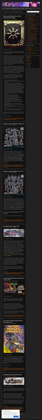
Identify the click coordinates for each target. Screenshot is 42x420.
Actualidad (29, 59)
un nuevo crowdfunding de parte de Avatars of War (13, 298)
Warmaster (21, 410)
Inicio (4, 8)
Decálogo (23, 8)
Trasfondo (29, 66)
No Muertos (9, 369)
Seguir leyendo (6, 163)
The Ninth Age (8, 166)
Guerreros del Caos (12, 118)
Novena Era (20, 165)
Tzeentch (9, 119)
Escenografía (22, 272)
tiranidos (19, 273)
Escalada (19, 272)
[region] (11, 414)
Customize (5, 416)
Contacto (27, 8)
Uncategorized (29, 67)
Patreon (5, 152)
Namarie (11, 172)
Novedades (17, 165)
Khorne (18, 118)
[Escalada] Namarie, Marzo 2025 (11, 226)
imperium (8, 408)
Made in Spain (13, 165)
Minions (20, 408)
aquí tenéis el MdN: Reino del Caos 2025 (16, 55)
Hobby (7, 272)
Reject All (11, 416)
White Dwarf (22, 369)
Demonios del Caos (8, 118)
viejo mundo (15, 166)
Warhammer (11, 119)
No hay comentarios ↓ (15, 281)
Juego (16, 118)
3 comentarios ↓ (14, 227)
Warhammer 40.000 (20, 221)
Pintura (11, 273)
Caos (5, 315)
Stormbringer (17, 409)
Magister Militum (14, 408)
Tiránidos (17, 273)
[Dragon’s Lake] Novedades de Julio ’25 (13, 171)
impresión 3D (8, 165)
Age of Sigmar (14, 219)
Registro (30, 8)
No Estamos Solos (30, 63)
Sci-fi (11, 409)
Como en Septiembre (6, 356)
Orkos (12, 369)
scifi (12, 409)
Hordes (6, 408)
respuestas (14, 119)
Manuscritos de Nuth (14, 8)
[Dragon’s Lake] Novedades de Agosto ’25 (13, 123)
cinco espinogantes (10, 253)
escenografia (4, 273)
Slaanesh (6, 119)
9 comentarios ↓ (14, 323)
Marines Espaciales (5, 369)
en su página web (14, 154)
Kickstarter (4, 316)
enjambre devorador (18, 252)
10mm (11, 407)
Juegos (19, 8)
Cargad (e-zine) (8, 8)
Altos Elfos (12, 368)
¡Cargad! (29, 58)
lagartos (10, 408)
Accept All (16, 416)
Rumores (29, 65)
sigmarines (14, 409)
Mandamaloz (17, 408)
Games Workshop (22, 368)
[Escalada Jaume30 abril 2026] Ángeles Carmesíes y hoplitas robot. (33, 29)
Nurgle (4, 119)
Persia (8, 409)
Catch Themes (38, 417)
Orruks (6, 409)
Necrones (22, 408)
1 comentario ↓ (14, 172)
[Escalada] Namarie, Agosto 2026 (35, 23)
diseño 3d (22, 219)
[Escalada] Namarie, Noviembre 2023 (12, 374)
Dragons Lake (5, 165)
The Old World (12, 166)
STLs (6, 166)
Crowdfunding (8, 219)
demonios (12, 272)
